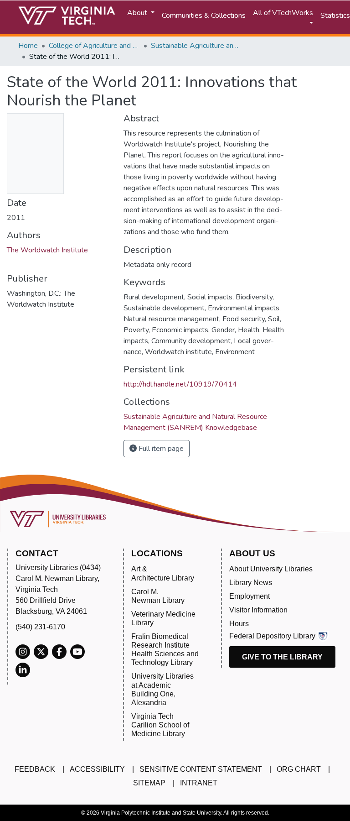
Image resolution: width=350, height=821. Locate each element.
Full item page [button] (160, 449)
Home (28, 46)
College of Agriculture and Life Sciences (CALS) (94, 46)
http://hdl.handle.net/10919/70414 (180, 384)
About (138, 13)
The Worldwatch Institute (47, 250)
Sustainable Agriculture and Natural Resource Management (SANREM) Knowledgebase (196, 46)
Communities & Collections (204, 15)
